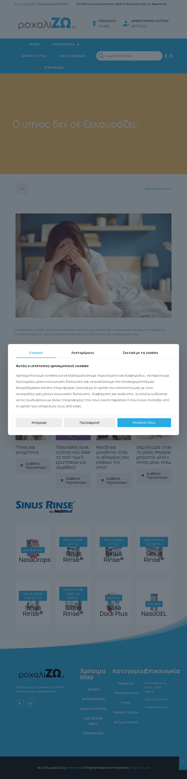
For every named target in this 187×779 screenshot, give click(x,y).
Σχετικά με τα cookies (140, 352)
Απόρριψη (39, 422)
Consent (36, 352)
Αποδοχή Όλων (144, 422)
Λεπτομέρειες (82, 352)
